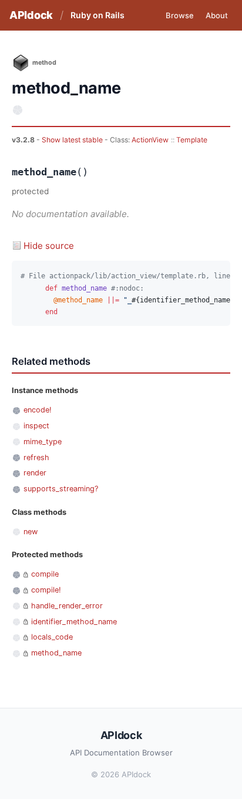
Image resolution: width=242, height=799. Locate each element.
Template (191, 139)
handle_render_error (67, 605)
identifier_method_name (74, 621)
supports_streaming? (60, 488)
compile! (46, 589)
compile (45, 574)
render (34, 472)
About (217, 15)
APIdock (31, 15)
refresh (36, 457)
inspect (36, 425)
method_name (56, 652)
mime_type (42, 441)
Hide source (48, 245)
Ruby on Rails (97, 15)
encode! (37, 409)
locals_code (52, 636)
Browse (180, 15)
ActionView (150, 139)
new (30, 531)
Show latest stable (73, 139)
